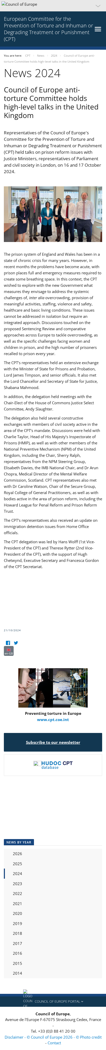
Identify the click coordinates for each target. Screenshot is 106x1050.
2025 (17, 863)
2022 (17, 893)
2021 (17, 903)
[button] (53, 5)
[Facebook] (8, 643)
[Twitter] (16, 643)
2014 (17, 973)
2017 (17, 943)
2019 (17, 923)
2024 (17, 873)
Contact (54, 1042)
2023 (17, 883)
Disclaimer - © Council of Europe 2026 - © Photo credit (53, 1037)
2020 (17, 913)
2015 (17, 963)
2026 (17, 853)
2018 (17, 933)
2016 (17, 953)
